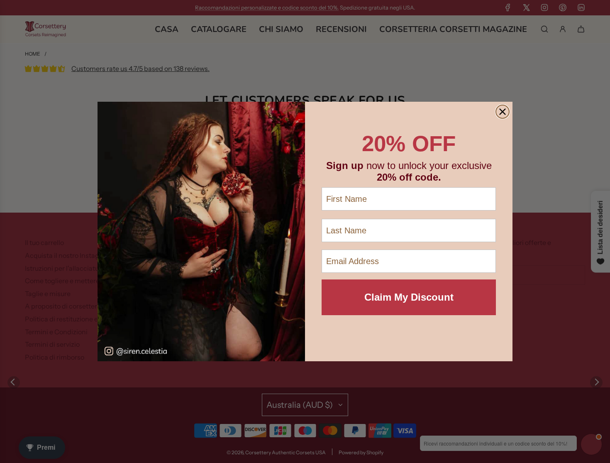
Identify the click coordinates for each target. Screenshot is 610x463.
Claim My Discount (409, 297)
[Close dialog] (502, 111)
